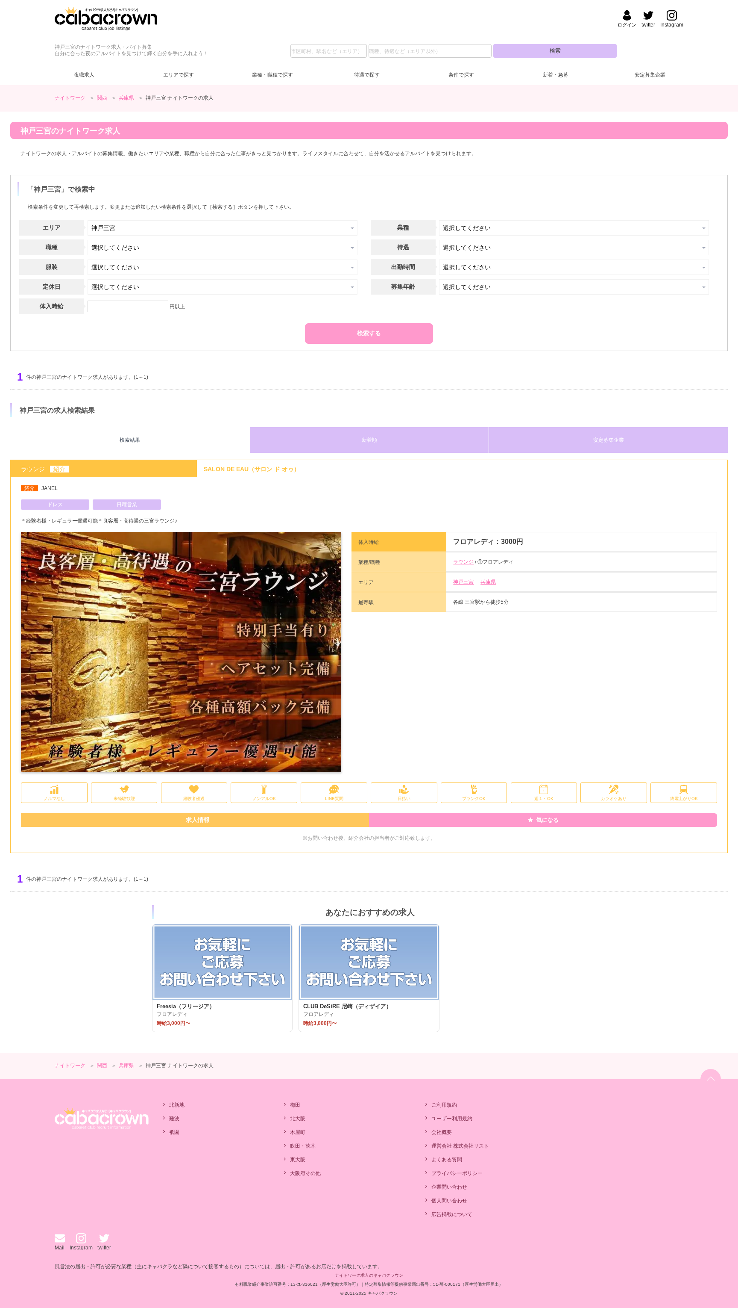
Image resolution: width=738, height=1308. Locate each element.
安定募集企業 (650, 75)
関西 (102, 98)
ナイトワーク (70, 98)
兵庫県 (126, 98)
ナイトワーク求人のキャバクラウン (369, 1275)
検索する (369, 333)
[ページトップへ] (710, 1079)
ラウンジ (463, 562)
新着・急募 (555, 75)
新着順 (369, 440)
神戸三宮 (463, 582)
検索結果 (130, 440)
